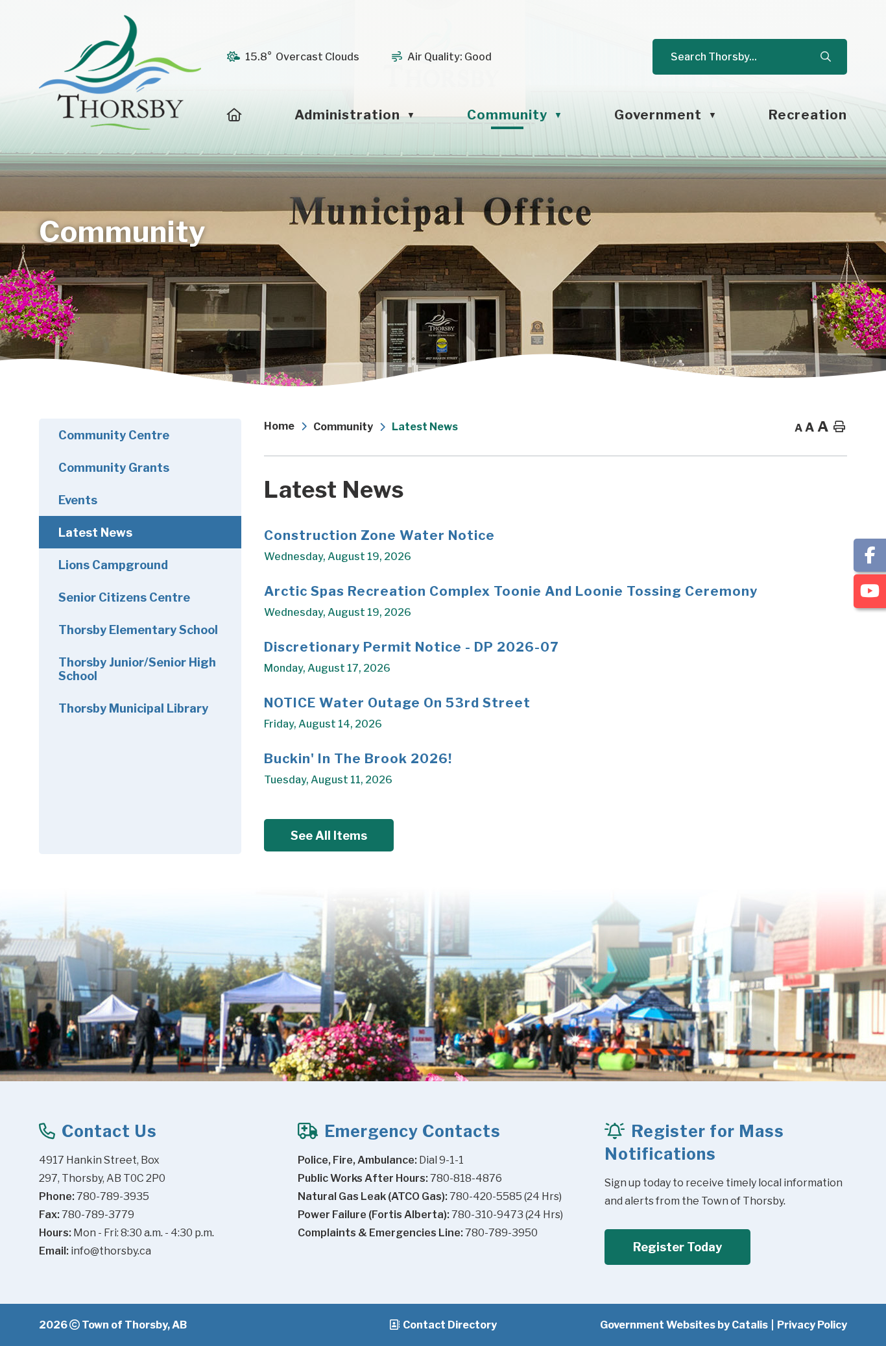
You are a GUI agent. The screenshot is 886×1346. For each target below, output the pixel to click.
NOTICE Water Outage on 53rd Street (397, 703)
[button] (825, 57)
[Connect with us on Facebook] (870, 555)
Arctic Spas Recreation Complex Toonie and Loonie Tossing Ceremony (511, 591)
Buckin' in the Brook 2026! (358, 758)
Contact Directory (450, 1325)
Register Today (677, 1247)
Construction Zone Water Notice (379, 535)
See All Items (329, 835)
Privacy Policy (812, 1325)
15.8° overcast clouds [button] (302, 57)
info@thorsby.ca (111, 1251)
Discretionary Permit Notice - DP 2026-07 (411, 647)
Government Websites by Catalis (684, 1325)
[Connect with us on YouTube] (870, 591)
